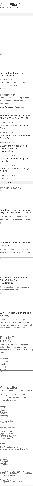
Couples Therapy (7, 433)
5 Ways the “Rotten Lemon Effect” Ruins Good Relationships (13, 148)
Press (2, 419)
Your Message (6, 369)
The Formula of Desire (9, 447)
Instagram (4, 465)
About (2, 410)
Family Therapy (6, 437)
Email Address (6, 364)
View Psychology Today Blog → (13, 107)
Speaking (4, 416)
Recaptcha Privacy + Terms (11, 482)
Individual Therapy (7, 431)
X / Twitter (4, 459)
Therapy (3, 412)
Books (2, 414)
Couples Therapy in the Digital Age (14, 449)
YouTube (3, 463)
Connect (3, 423)
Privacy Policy (6, 480)
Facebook (4, 461)
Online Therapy (6, 439)
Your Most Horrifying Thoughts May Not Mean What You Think (15, 116)
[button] (16, 14)
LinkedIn (3, 457)
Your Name (4, 359)
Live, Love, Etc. (6, 421)
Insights (3, 417)
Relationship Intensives (10, 435)
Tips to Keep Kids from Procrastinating (11, 74)
